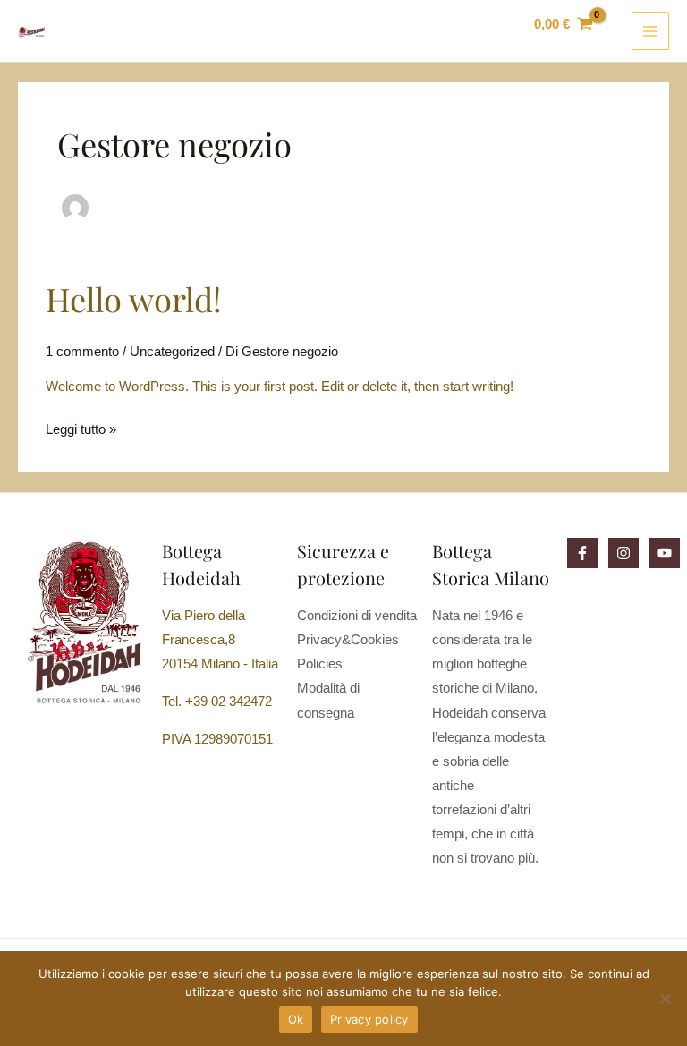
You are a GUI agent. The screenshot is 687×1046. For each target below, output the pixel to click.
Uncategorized (172, 351)
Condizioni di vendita (357, 615)
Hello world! (134, 298)
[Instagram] (623, 553)
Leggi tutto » (81, 427)
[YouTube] (664, 553)
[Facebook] (582, 553)
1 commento (82, 351)
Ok (296, 1019)
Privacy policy (369, 1019)
